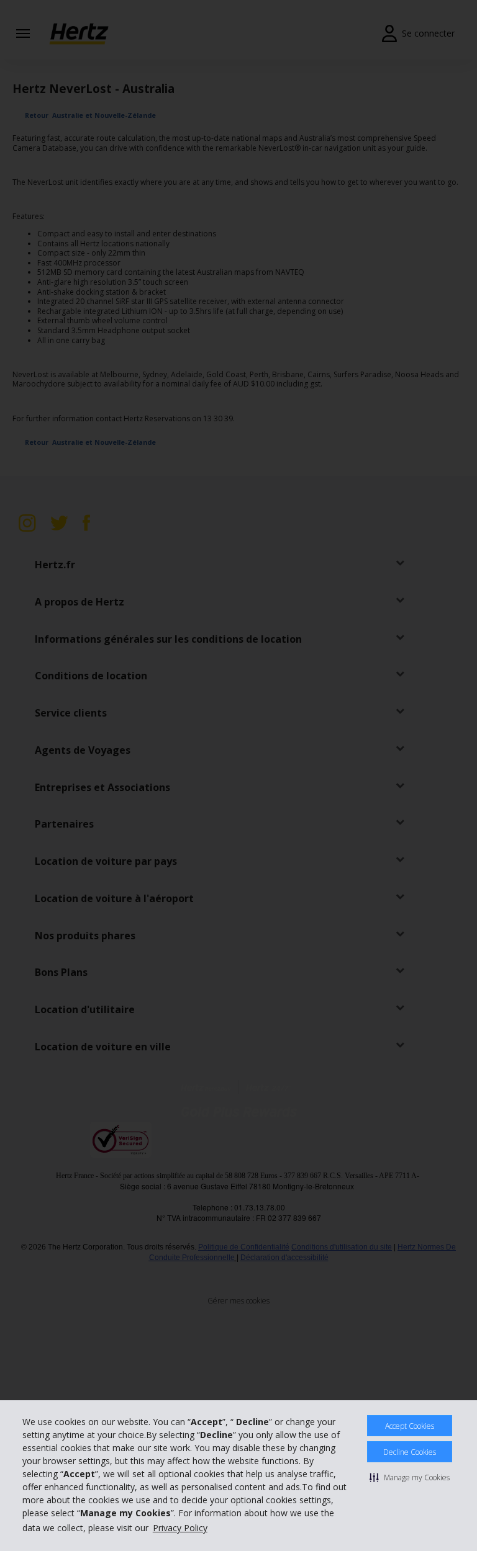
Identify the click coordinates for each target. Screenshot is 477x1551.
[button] (409, 1477)
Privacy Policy (180, 1528)
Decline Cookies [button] (409, 1452)
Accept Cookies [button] (409, 1426)
